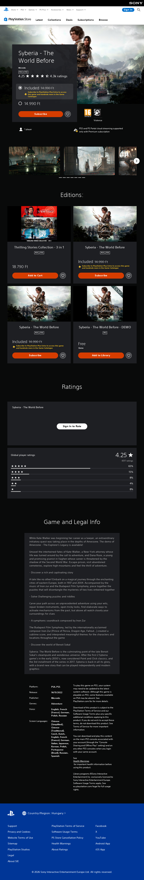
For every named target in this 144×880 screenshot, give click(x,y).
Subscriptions (86, 19)
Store (13, 9)
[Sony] (136, 5)
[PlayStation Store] (18, 19)
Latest (39, 19)
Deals (69, 19)
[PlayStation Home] (6, 9)
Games (31, 9)
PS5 (22, 9)
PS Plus (42, 9)
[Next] (137, 161)
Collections (54, 19)
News (69, 9)
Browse (103, 19)
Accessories (56, 9)
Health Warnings (81, 761)
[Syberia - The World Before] (34, 161)
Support (79, 9)
